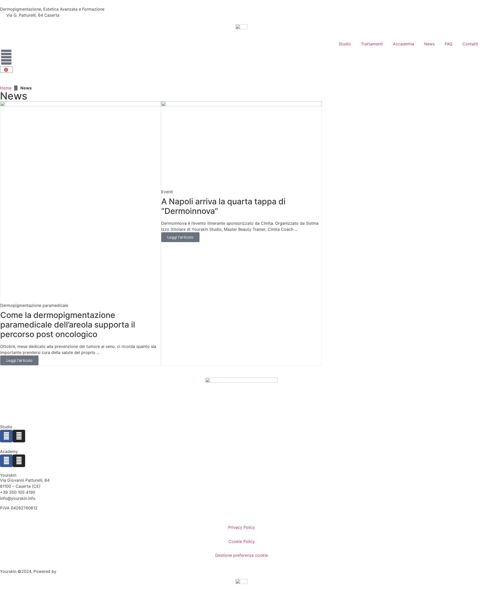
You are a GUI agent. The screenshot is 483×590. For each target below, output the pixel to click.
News (429, 43)
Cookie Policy (241, 541)
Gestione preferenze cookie (241, 555)
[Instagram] (19, 436)
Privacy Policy (241, 527)
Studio (345, 43)
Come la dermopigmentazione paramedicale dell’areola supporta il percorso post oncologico (67, 324)
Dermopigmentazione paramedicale (34, 305)
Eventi (167, 191)
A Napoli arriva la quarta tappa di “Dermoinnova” (223, 206)
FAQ (448, 43)
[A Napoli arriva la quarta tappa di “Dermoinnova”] (241, 144)
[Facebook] (6, 436)
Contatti (470, 43)
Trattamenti (372, 43)
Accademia (403, 43)
